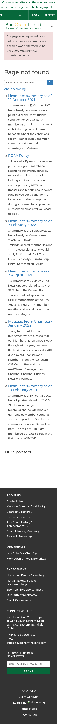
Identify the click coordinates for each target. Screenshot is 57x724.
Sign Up (28, 670)
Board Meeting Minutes (22, 531)
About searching (15, 89)
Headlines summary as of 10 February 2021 (30, 388)
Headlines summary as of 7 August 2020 (30, 273)
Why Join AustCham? (20, 553)
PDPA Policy (18, 155)
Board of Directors (18, 511)
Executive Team (17, 517)
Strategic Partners (18, 536)
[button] (50, 35)
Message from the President (25, 506)
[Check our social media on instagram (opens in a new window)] (27, 15)
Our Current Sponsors (21, 595)
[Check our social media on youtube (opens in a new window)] (21, 15)
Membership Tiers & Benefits (25, 558)
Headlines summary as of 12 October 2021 (30, 98)
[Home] (23, 26)
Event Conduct (28, 696)
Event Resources (17, 600)
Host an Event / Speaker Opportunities (22, 582)
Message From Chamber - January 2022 (30, 323)
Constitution (31, 714)
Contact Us (14, 501)
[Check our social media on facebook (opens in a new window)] (2, 15)
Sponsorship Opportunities (24, 589)
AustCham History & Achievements (20, 524)
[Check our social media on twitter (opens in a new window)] (8, 15)
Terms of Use (28, 708)
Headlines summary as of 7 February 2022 (30, 223)
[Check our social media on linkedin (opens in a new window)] (14, 15)
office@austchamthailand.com (26, 643)
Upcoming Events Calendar (24, 575)
